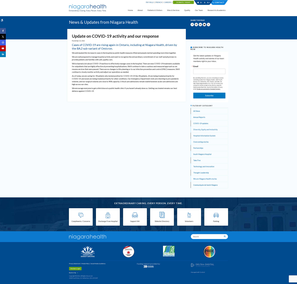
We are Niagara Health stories (205, 179)
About (140, 10)
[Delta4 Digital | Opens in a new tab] (202, 265)
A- (201, 2)
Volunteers (189, 221)
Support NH (134, 221)
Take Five (197, 160)
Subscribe (209, 95)
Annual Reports (199, 117)
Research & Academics (217, 10)
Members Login (75, 268)
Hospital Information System (204, 136)
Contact (219, 2)
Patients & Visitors (154, 10)
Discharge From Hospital (108, 221)
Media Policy (85, 263)
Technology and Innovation (203, 166)
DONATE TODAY (183, 2)
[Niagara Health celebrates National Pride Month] (209, 252)
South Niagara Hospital (202, 154)
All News (196, 111)
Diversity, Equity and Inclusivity (205, 129)
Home (130, 10)
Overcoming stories (201, 142)
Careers (167, 2)
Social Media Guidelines (98, 263)
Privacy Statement (74, 263)
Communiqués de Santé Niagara (205, 185)
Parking (216, 221)
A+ (208, 2)
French (159, 2)
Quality (187, 10)
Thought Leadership (201, 173)
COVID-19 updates (200, 123)
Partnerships (198, 148)
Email (195, 66)
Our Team (199, 10)
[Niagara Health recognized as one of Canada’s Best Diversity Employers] (87, 252)
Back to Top (72, 273)
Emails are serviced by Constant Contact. (208, 89)
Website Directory (162, 221)
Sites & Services (173, 10)
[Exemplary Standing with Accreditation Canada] (128, 251)
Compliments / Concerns (80, 221)
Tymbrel (202, 272)
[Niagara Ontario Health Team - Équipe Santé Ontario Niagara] (148, 266)
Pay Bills (150, 2)
